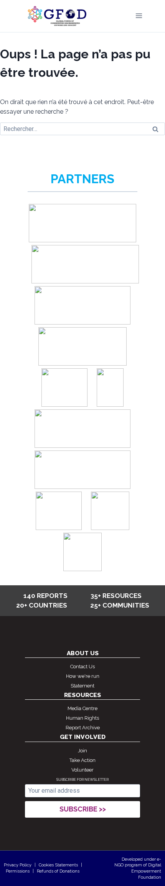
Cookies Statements (58, 865)
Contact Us (82, 666)
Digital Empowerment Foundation (146, 871)
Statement (82, 686)
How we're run (82, 676)
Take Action (82, 760)
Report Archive (83, 727)
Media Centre (82, 708)
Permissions (18, 871)
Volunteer (82, 770)
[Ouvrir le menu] (139, 16)
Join (82, 751)
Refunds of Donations (58, 871)
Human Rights (82, 718)
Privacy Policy (17, 865)
